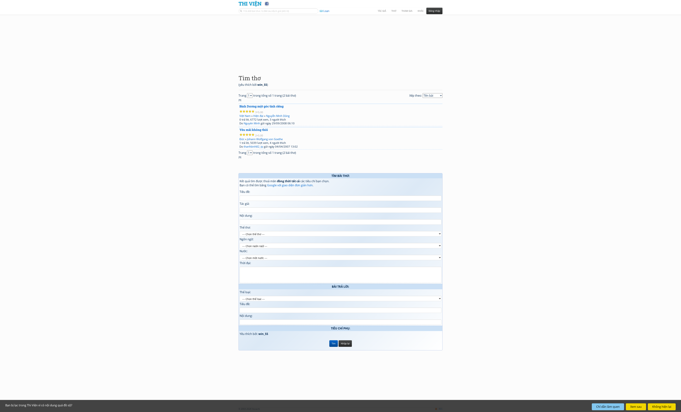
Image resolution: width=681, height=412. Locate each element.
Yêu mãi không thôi (253, 130)
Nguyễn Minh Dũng (278, 116)
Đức (241, 139)
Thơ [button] (393, 10)
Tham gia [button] (407, 10)
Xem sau (636, 407)
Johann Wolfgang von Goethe (265, 139)
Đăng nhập (434, 10)
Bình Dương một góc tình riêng (261, 106)
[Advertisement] (340, 42)
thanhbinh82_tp (253, 146)
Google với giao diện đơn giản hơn (290, 185)
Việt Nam (245, 116)
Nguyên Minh (252, 123)
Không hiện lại (661, 407)
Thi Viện (250, 3)
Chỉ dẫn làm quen (608, 407)
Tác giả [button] (382, 10)
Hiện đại (258, 116)
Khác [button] (421, 10)
